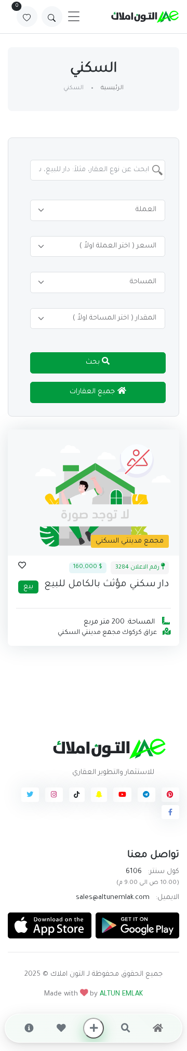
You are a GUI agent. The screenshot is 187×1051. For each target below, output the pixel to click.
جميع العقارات (93, 392)
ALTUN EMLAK (121, 994)
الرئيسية (112, 88)
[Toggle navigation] (73, 16)
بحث (94, 362)
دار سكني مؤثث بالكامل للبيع (106, 584)
